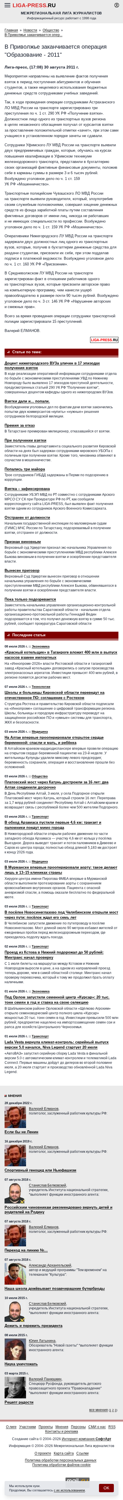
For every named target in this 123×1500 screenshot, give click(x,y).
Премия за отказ (20, 425)
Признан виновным (23, 542)
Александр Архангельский (50, 1265)
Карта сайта (64, 1453)
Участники (27, 1427)
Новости (30, 30)
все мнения (98, 1410)
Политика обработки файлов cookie (61, 1465)
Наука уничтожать (21, 1364)
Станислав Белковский (47, 1185)
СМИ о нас (97, 1427)
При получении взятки (25, 440)
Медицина (40, 731)
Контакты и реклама (61, 1431)
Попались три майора (25, 469)
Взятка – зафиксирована (27, 489)
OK (106, 1488)
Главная (11, 30)
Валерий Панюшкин (45, 1379)
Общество (51, 30)
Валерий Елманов (43, 1109)
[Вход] (117, 5)
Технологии (41, 686)
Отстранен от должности (27, 517)
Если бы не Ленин (21, 1132)
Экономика (40, 646)
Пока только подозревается (30, 599)
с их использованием (69, 1490)
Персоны (78, 1427)
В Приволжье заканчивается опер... (33, 35)
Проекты (46, 1427)
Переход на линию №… (26, 1250)
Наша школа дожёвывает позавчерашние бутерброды (55, 1288)
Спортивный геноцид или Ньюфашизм (40, 1170)
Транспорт (40, 816)
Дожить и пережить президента (33, 1326)
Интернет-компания (86, 1439)
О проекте (43, 1453)
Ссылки (82, 1453)
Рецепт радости (19, 1402)
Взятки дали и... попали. (27, 401)
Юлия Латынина (42, 1341)
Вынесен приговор (22, 570)
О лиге (11, 1427)
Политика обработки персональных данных (60, 1460)
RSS (112, 1427)
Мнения (15, 1096)
